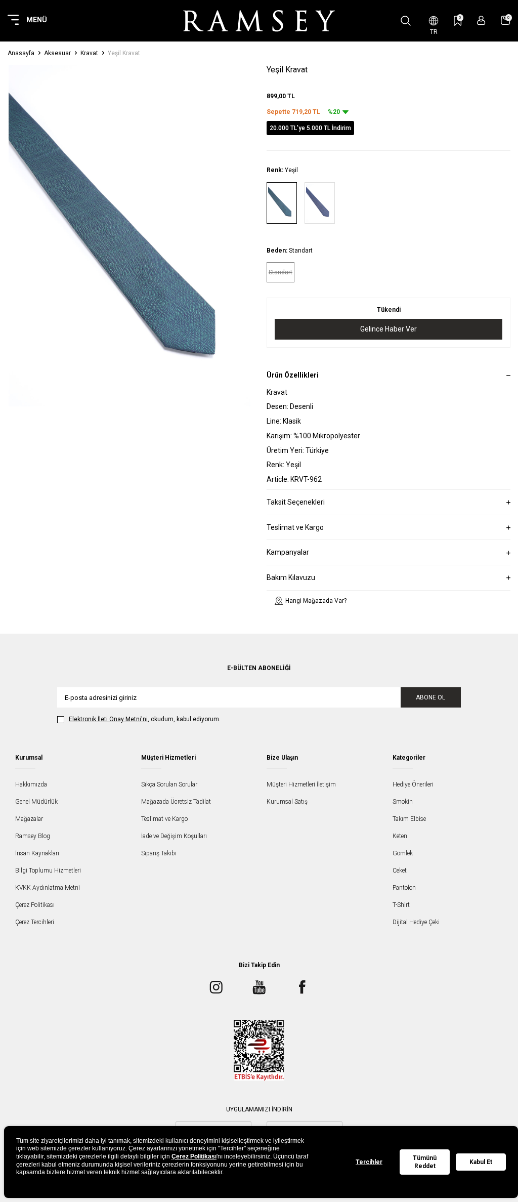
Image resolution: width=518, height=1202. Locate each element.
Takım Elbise (409, 818)
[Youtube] (259, 987)
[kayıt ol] (481, 20)
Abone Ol (430, 697)
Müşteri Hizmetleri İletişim (301, 784)
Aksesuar (57, 53)
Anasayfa (21, 53)
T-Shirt (401, 904)
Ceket (400, 870)
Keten (400, 836)
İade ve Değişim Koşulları (174, 836)
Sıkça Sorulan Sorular (169, 784)
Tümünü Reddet (425, 1162)
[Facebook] (302, 987)
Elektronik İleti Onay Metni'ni (108, 719)
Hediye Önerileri (413, 784)
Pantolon (404, 887)
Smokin (403, 801)
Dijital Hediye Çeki (416, 922)
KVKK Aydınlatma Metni (47, 887)
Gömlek (403, 853)
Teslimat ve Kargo (164, 818)
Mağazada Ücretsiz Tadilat (176, 801)
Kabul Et (480, 1162)
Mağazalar (29, 818)
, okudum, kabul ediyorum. (145, 719)
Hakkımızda (31, 784)
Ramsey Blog (32, 836)
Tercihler (369, 1162)
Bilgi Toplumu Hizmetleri (48, 870)
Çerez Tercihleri (34, 922)
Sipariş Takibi (159, 853)
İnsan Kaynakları (37, 853)
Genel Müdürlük (36, 801)
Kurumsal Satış (287, 801)
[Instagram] (216, 987)
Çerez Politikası (35, 904)
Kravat (89, 53)
